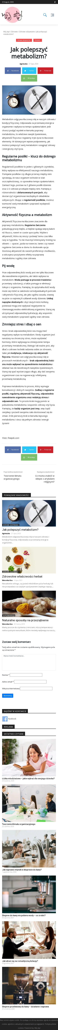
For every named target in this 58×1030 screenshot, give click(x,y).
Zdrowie (14, 31)
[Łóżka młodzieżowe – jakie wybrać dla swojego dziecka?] (29, 757)
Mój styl (6, 31)
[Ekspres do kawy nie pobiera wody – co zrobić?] (29, 894)
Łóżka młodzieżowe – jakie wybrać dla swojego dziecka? (28, 778)
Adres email (8, 681)
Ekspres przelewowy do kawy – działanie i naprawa (25, 1007)
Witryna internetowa (11, 688)
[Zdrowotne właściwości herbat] (29, 560)
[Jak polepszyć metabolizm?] (29, 513)
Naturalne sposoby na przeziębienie (25, 620)
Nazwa (5, 675)
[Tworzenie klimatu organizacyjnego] (29, 803)
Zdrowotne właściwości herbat (22, 576)
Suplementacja (8, 616)
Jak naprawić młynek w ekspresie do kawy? (22, 870)
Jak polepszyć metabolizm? (20, 529)
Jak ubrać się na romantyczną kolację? (20, 961)
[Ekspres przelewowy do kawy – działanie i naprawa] (29, 985)
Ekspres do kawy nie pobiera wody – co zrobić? (24, 915)
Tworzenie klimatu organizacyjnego (18, 824)
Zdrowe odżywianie (27, 31)
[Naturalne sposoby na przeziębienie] (29, 604)
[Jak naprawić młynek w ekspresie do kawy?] (29, 848)
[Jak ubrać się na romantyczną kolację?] (29, 940)
